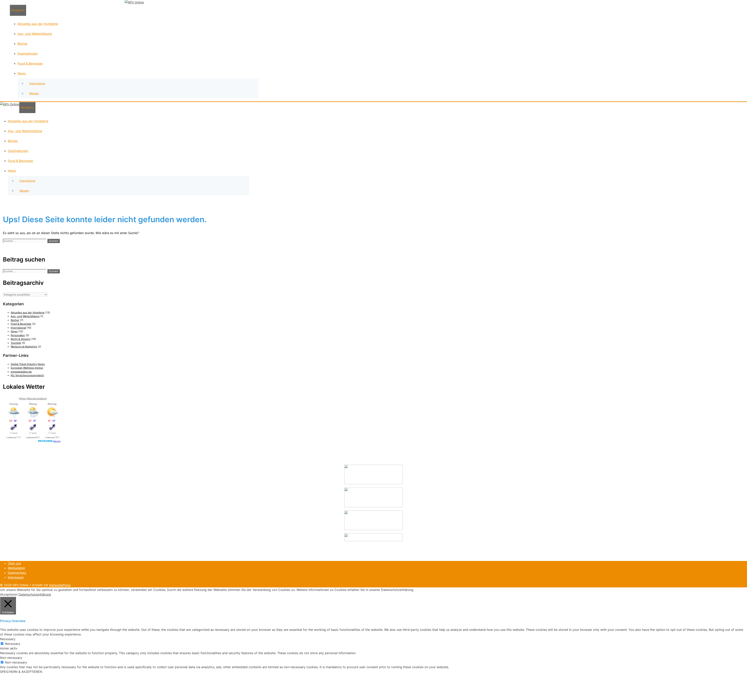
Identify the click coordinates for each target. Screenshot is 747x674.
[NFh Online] (134, 2)
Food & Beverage (30, 63)
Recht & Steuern (21, 339)
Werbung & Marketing (24, 346)
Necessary (12, 644)
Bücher (23, 44)
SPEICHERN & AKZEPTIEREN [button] (21, 672)
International (37, 83)
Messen (34, 93)
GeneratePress (60, 585)
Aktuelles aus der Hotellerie (38, 24)
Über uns (14, 563)
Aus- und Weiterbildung (35, 34)
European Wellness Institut (27, 367)
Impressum (16, 577)
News (22, 73)
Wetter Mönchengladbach (33, 398)
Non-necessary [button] (11, 658)
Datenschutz (17, 573)
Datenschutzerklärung (35, 594)
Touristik (16, 342)
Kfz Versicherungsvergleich (27, 375)
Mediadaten (16, 568)
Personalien (18, 335)
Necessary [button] (7, 639)
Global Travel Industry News (28, 364)
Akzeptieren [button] (9, 594)
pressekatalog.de (21, 371)
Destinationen (28, 53)
